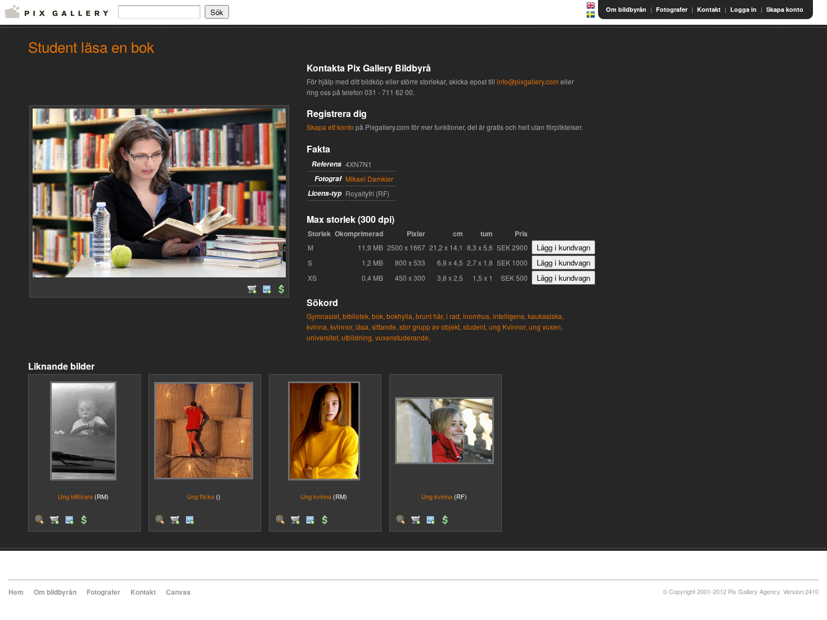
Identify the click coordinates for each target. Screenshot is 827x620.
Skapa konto (784, 9)
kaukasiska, (546, 316)
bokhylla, (400, 316)
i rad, (453, 316)
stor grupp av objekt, (430, 326)
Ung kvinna (315, 496)
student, (475, 326)
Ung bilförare (75, 496)
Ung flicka (200, 496)
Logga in (743, 9)
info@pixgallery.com (528, 81)
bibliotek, (356, 316)
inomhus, (477, 316)
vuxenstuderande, (402, 337)
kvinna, (318, 326)
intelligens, (509, 316)
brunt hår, (430, 316)
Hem (16, 592)
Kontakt (709, 9)
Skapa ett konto (330, 127)
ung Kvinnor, (508, 326)
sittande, (385, 326)
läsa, (363, 326)
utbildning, (357, 337)
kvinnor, (342, 326)
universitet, (323, 337)
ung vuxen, (546, 326)
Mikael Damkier (369, 178)
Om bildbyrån (626, 9)
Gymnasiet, (324, 316)
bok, (378, 316)
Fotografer (671, 9)
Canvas (178, 592)
